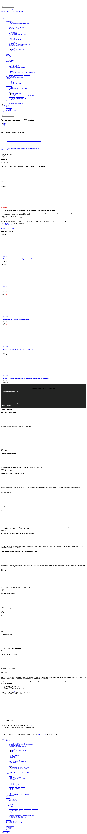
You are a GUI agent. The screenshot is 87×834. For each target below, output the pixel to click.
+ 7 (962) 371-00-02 (19, 11)
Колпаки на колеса (13, 33)
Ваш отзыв (3, 179)
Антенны (11, 87)
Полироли (11, 70)
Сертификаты (9, 109)
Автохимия (8, 62)
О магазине (6, 105)
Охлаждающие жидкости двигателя (17, 67)
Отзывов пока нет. (5, 149)
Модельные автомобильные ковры (19, 31)
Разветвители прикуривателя (15, 39)
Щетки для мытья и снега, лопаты (16, 51)
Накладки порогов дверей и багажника (18, 34)
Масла (7, 54)
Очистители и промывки (14, 68)
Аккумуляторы (9, 61)
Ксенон (10, 56)
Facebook (3, 228)
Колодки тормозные (13, 81)
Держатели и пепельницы (15, 26)
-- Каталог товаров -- (10, 227)
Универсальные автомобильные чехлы (20, 48)
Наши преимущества (11, 110)
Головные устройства (16, 93)
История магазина (10, 106)
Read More (5, 256)
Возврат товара (6, 111)
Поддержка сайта (42, 734)
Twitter (6, 228)
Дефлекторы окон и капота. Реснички (17, 27)
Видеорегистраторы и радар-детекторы (18, 88)
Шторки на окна (12, 50)
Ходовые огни (12, 60)
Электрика (8, 100)
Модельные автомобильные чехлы (19, 49)
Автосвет (8, 55)
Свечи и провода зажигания (15, 83)
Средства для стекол (13, 73)
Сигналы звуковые (13, 43)
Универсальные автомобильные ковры (20, 29)
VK (15, 228)
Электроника (9, 86)
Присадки (11, 71)
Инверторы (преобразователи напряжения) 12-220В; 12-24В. (23, 95)
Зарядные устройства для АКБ (16, 90)
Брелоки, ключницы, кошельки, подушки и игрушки (21, 24)
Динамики (13, 94)
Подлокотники (12, 38)
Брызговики (14, 32)
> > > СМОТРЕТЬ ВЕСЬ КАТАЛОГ (14, 103)
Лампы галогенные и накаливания (17, 59)
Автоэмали (11, 64)
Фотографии (9, 108)
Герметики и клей (13, 66)
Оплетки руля (12, 37)
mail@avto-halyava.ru (12, 691)
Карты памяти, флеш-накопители (16, 97)
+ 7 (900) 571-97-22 (14, 9)
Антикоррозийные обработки (15, 65)
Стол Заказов (33, 725)
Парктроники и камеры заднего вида (17, 98)
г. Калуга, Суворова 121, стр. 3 (8, 11)
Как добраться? (4, 207)
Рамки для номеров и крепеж (15, 40)
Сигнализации (12, 99)
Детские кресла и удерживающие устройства (19, 23)
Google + (10, 228)
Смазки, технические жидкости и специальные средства (22, 72)
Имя (2, 181)
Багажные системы (10, 76)
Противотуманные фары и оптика (17, 57)
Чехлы (10, 46)
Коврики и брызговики (14, 28)
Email (2, 183)
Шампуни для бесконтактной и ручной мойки (19, 75)
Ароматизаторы (12, 22)
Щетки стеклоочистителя (12, 101)
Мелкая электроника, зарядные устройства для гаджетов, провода (24, 89)
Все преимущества (6, 405)
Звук (10, 92)
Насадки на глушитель (14, 35)
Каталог (5, 20)
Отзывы (5, 104)
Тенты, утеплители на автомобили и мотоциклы (20, 44)
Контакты (5, 113)
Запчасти (8, 78)
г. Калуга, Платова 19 (5, 9)
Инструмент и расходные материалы (14, 77)
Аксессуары (9, 21)
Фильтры (11, 84)
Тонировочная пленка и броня (16, 45)
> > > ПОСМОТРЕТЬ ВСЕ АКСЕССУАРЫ (19, 53)
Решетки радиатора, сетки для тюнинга (18, 42)
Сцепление (11, 82)
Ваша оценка (4, 169)
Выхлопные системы (13, 79)
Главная (5, 18)
